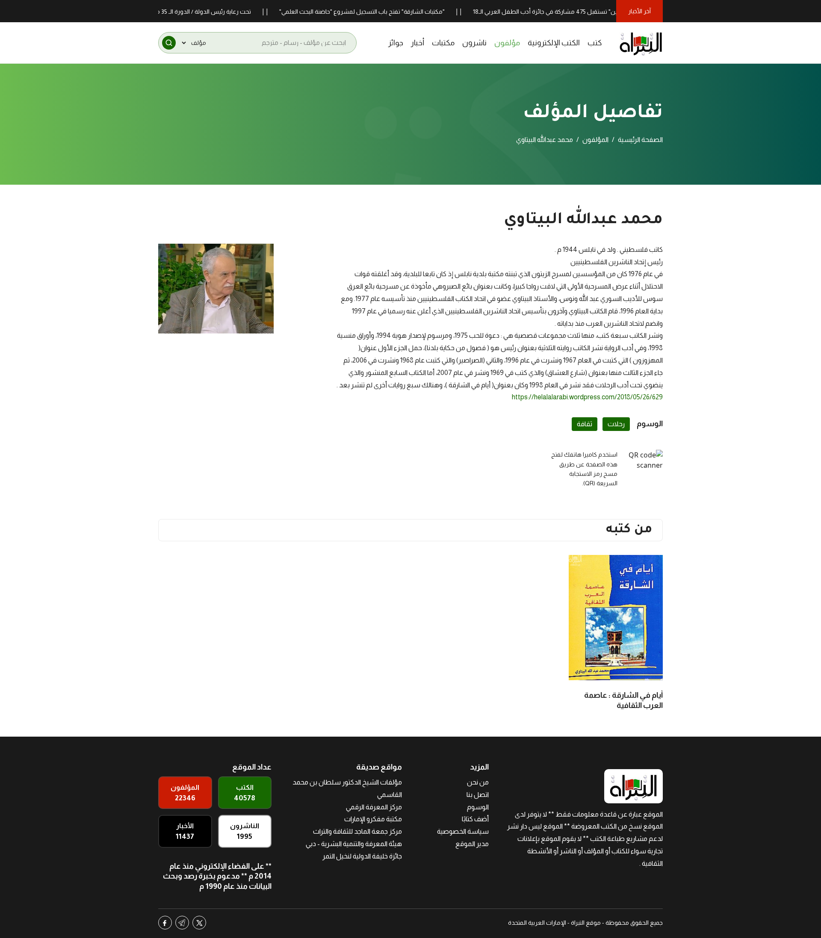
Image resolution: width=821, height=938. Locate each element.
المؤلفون (595, 139)
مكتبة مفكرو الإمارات (373, 819)
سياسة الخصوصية (463, 831)
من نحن (478, 782)
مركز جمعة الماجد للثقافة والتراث (357, 831)
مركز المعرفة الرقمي (374, 807)
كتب (595, 42)
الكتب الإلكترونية (554, 42)
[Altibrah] (641, 42)
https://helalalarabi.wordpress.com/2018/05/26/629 (587, 397)
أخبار (417, 42)
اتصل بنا (478, 794)
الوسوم (478, 807)
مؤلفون (507, 42)
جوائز (395, 42)
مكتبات (443, 42)
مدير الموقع (472, 843)
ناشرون (474, 42)
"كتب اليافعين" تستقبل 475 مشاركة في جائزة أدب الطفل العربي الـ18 (581, 11)
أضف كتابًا (475, 819)
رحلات (616, 424)
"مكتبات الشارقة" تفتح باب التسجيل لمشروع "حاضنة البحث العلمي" (384, 11)
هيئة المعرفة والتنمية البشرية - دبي (354, 843)
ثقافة (584, 424)
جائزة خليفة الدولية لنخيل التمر (362, 856)
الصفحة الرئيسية (640, 139)
